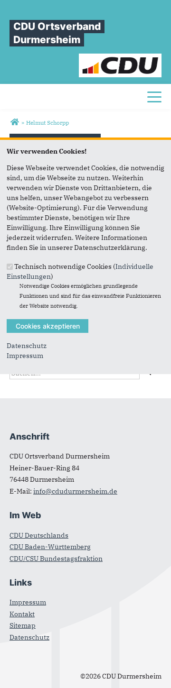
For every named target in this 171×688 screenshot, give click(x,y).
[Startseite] (120, 58)
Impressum (25, 355)
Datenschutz (27, 345)
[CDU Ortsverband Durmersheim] (14, 122)
